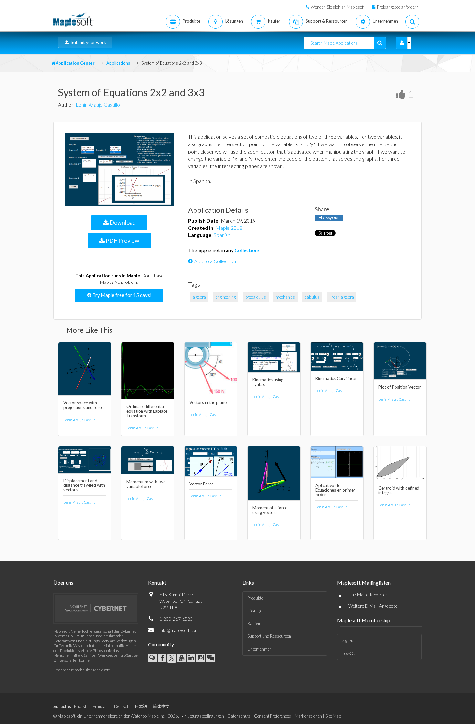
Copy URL (330, 217)
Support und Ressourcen (269, 636)
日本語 (141, 706)
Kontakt (157, 583)
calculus (312, 297)
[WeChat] (210, 658)
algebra (199, 297)
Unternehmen (260, 649)
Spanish (222, 235)
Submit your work (87, 42)
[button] (402, 43)
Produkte (255, 598)
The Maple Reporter (367, 594)
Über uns (63, 583)
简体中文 (161, 706)
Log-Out (349, 653)
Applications (118, 63)
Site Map (333, 716)
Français (101, 706)
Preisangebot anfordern (397, 7)
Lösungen (256, 610)
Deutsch (121, 706)
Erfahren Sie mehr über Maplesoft (81, 669)
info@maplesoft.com (179, 630)
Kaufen (254, 623)
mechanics (285, 297)
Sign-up (348, 640)
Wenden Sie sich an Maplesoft (337, 7)
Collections (247, 250)
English (80, 706)
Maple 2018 (229, 228)
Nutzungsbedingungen (204, 716)
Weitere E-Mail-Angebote (372, 606)
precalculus (255, 297)
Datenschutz (238, 716)
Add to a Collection (215, 261)
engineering (226, 297)
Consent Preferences (272, 716)
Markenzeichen (308, 716)
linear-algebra (341, 297)
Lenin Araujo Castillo (98, 104)
